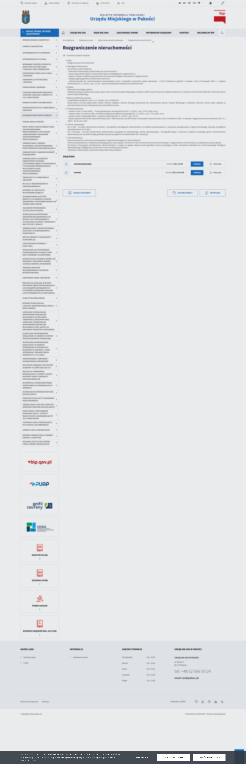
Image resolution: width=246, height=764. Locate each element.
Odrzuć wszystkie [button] (174, 757)
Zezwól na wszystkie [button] (209, 757)
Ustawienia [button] (142, 757)
